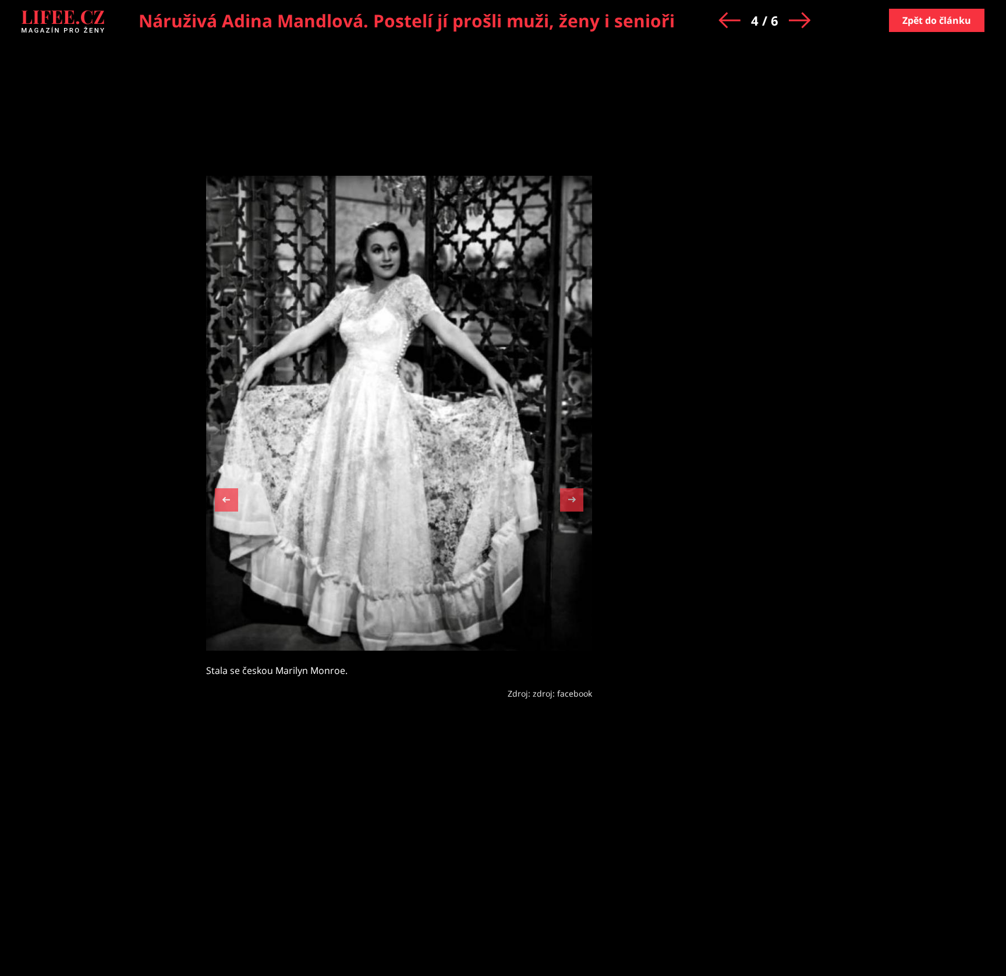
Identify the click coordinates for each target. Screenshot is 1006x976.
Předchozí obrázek (226, 501)
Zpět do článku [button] (936, 20)
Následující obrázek (571, 498)
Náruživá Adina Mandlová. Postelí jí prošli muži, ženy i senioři (407, 21)
